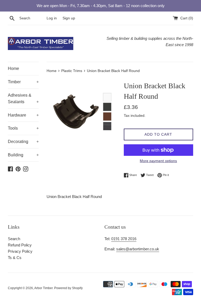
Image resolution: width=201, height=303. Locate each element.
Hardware (23, 115)
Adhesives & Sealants (23, 98)
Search (14, 238)
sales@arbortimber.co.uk (137, 249)
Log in (52, 18)
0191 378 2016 (123, 238)
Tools (23, 128)
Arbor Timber (43, 288)
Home (13, 68)
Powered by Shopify (68, 288)
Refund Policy (20, 245)
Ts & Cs (14, 257)
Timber (23, 82)
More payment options (158, 161)
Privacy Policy (20, 251)
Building (23, 155)
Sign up (69, 18)
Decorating (23, 141)
